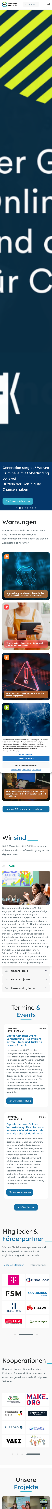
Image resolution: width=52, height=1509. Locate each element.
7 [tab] (32, 508)
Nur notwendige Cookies (26, 765)
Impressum (36, 770)
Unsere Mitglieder (14, 1264)
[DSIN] (10, 4)
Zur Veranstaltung (22, 1100)
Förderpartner (38, 1264)
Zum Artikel (12, 499)
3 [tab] (22, 508)
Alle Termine (24, 1207)
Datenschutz (26, 770)
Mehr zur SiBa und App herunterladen (24, 809)
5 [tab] (27, 508)
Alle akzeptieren (26, 758)
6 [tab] (30, 508)
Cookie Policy (16, 770)
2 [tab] (19, 508)
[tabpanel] (26, 260)
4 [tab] (25, 508)
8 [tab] (35, 508)
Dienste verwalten (25, 754)
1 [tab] (17, 508)
